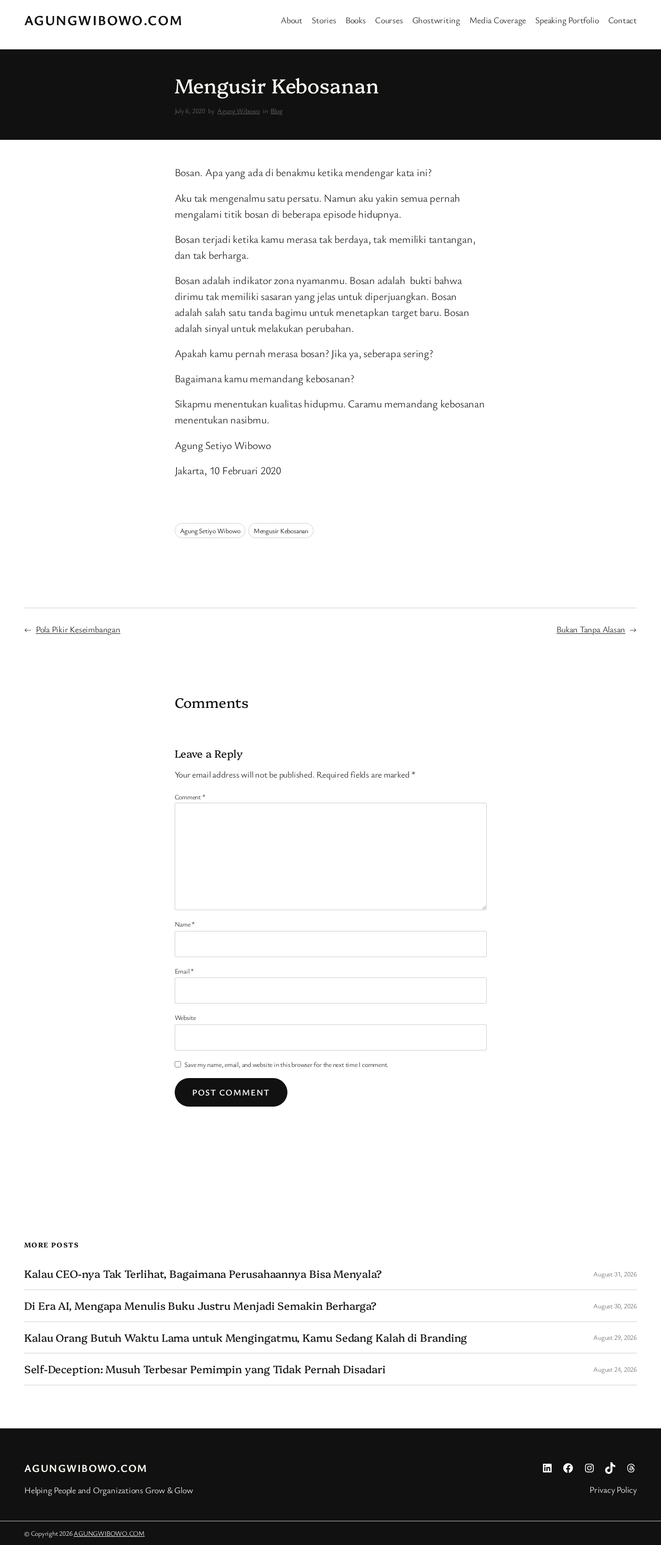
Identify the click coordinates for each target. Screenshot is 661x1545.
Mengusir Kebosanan (281, 530)
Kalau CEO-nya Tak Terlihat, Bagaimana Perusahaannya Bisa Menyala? (203, 1274)
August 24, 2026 (615, 1369)
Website (185, 1017)
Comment (190, 796)
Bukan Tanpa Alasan (590, 629)
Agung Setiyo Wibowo (210, 530)
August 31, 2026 (615, 1273)
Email (184, 970)
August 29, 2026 (615, 1337)
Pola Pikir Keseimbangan (78, 629)
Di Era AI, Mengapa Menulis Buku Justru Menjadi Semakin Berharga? (200, 1306)
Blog (276, 110)
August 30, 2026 (615, 1305)
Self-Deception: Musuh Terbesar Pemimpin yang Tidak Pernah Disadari (204, 1369)
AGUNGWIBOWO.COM (103, 20)
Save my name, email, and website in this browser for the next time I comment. (286, 1064)
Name (185, 924)
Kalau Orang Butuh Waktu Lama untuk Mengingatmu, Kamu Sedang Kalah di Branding (245, 1338)
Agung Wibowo (238, 110)
